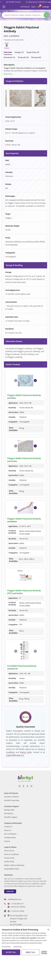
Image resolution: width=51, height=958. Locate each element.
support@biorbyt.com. (15, 755)
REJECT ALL (30, 952)
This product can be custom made (13, 40)
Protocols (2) (23, 57)
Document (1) (9, 57)
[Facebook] (27, 786)
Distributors (8, 813)
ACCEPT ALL (11, 952)
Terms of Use (9, 851)
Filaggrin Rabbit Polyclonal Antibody (24, 395)
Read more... (9, 74)
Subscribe (10, 891)
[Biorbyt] (25, 778)
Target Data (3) (32, 52)
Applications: (13, 403)
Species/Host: (14, 412)
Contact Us (8, 827)
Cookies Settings (44, 952)
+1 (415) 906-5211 (17, 904)
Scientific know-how (11, 800)
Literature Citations (11, 797)
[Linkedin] (19, 786)
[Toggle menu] (4, 7)
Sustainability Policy (11, 869)
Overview (8, 52)
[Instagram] (31, 786)
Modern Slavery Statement (14, 865)
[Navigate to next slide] (35, 380)
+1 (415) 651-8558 (17, 911)
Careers (7, 841)
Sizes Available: (13, 429)
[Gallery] (25, 99)
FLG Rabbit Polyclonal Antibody (21, 666)
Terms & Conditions (11, 854)
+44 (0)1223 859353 (17, 907)
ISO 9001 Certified (13, 2)
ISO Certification (10, 834)
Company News (10, 837)
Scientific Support (10, 817)
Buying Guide (25, 752)
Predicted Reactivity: (12, 532)
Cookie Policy (9, 862)
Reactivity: (12, 408)
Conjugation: (13, 422)
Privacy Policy (9, 858)
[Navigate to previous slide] (15, 380)
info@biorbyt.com (14, 899)
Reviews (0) (36, 57)
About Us (7, 830)
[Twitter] (23, 786)
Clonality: (12, 417)
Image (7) (19, 52)
